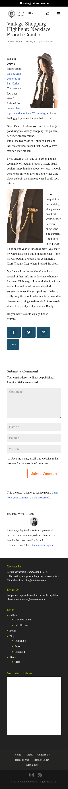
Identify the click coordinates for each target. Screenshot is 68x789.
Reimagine (20, 640)
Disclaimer (32, 765)
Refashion (20, 651)
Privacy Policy (41, 759)
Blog (11, 636)
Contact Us (43, 754)
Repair (18, 646)
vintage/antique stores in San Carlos (14, 78)
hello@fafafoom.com (35, 580)
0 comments (47, 41)
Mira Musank (17, 41)
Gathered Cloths (23, 619)
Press (17, 661)
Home (18, 754)
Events (12, 630)
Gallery (13, 615)
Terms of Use (22, 759)
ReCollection (21, 625)
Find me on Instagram (42, 545)
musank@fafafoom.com (32, 599)
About (12, 657)
